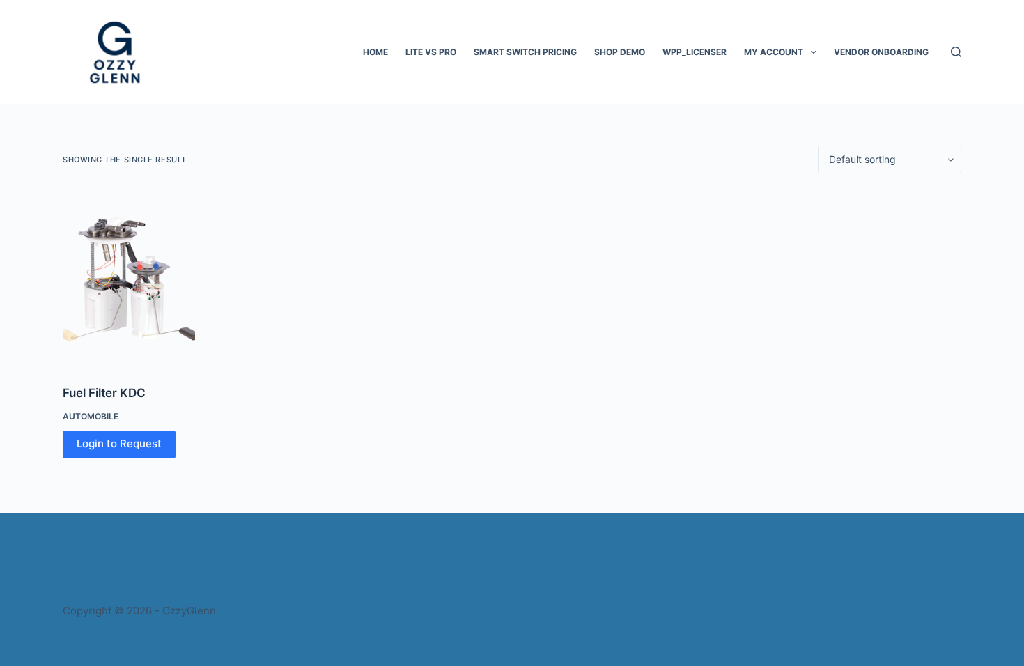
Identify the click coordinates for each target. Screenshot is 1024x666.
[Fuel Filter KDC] (129, 279)
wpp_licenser (694, 52)
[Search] (956, 52)
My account (773, 52)
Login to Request (119, 443)
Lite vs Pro (430, 52)
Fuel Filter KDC (104, 393)
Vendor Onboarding (881, 52)
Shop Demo (619, 52)
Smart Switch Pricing (525, 52)
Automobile (90, 416)
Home (375, 52)
